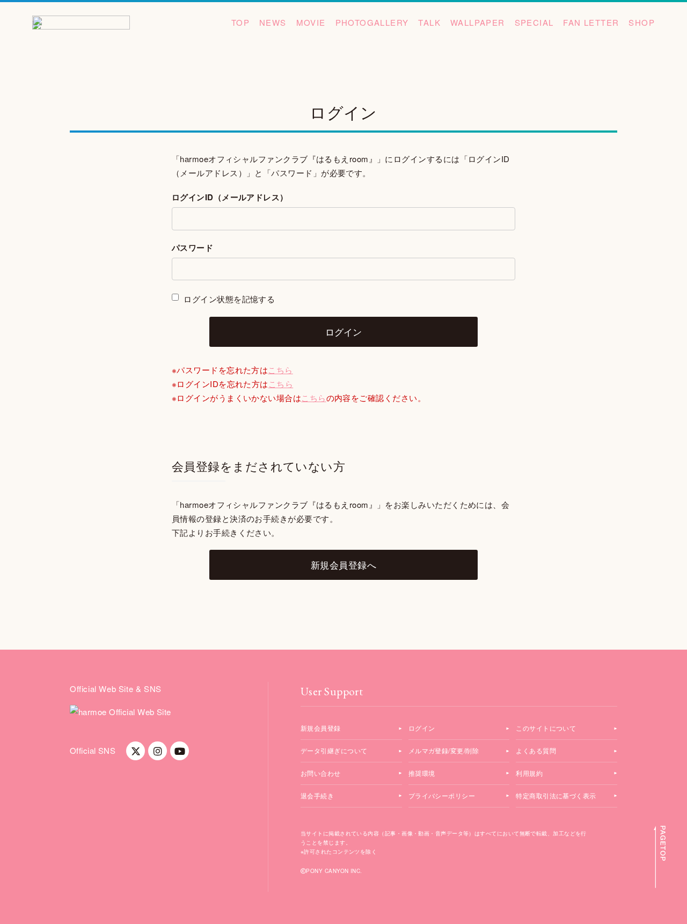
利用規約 (529, 772)
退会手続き (317, 795)
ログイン (421, 727)
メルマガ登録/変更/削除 (443, 750)
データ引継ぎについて (334, 750)
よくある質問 (536, 750)
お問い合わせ (321, 772)
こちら (280, 369)
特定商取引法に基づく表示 (556, 795)
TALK (429, 22)
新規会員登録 (321, 727)
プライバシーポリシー (442, 795)
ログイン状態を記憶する (228, 298)
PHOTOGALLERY (372, 22)
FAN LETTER (591, 22)
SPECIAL (534, 22)
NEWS (273, 22)
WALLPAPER (477, 22)
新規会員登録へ (343, 564)
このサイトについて (546, 727)
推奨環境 (421, 772)
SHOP (641, 22)
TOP (240, 22)
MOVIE (311, 22)
